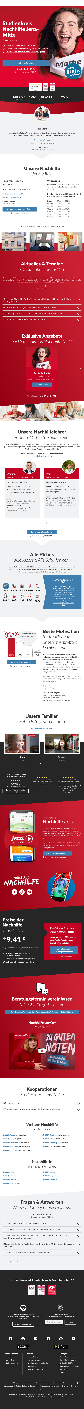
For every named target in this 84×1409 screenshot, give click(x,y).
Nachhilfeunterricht (50, 662)
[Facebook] (10, 1339)
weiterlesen (68, 792)
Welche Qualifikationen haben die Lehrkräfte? (24, 1223)
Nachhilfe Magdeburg (50, 1176)
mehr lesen (24, 510)
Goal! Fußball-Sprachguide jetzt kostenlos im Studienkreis (30, 307)
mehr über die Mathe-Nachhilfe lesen (63, 604)
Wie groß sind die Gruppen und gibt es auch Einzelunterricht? (31, 1229)
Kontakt (74, 1386)
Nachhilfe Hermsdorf (10, 1139)
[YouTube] (35, 1339)
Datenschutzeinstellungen (26, 1386)
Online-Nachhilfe (66, 1363)
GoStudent (40, 1383)
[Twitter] (23, 1339)
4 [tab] (47, 254)
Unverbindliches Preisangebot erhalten (64, 950)
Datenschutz (8, 1386)
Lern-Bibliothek (65, 1369)
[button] (14, 241)
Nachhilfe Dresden (9, 1179)
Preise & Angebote (35, 1357)
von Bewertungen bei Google (15, 786)
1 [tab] (37, 254)
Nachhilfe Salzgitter (49, 1179)
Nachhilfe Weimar (49, 1139)
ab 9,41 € (46, 96)
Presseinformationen (36, 1369)
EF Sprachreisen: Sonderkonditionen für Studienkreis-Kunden (31, 1109)
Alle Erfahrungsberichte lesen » (42, 728)
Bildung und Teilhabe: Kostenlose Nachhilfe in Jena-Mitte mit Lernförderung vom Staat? (38, 1245)
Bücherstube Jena (11, 1103)
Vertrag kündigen (34, 1360)
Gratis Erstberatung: (42, 396)
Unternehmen (28, 1383)
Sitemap (65, 1386)
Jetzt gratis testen (26, 63)
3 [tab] (44, 254)
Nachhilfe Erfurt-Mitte (11, 1150)
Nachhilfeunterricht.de (56, 1383)
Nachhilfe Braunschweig (11, 1183)
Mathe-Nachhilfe (60, 579)
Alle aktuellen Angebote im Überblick (15, 1262)
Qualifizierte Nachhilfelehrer (39, 1363)
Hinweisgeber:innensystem (49, 1386)
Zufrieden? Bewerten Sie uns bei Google (15, 791)
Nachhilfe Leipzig (48, 1172)
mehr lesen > (42, 288)
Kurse (62, 1372)
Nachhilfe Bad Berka (10, 1142)
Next (80, 369)
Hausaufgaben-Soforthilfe (69, 1366)
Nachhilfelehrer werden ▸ (42, 456)
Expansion (10, 1360)
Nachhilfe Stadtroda (50, 1135)
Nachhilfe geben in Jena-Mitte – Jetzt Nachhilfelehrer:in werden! (33, 313)
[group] (42, 369)
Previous (3, 369)
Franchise (9, 1357)
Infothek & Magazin (12, 1383)
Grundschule (42, 572)
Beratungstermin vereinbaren (19, 209)
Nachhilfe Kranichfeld (11, 1146)
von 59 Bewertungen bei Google (35, 89)
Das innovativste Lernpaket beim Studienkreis (24, 319)
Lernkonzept (58, 667)
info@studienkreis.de (56, 1397)
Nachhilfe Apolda (9, 1135)
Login (41, 1389)
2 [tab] (40, 254)
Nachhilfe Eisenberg (49, 1142)
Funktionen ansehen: (53, 843)
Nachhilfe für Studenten (68, 1360)
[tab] (6, 587)
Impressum (72, 1383)
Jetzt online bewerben (22, 1324)
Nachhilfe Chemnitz (10, 1176)
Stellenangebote (12, 1363)
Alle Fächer (32, 1366)
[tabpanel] (14, 241)
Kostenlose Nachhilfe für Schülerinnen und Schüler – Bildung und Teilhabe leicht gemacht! (37, 300)
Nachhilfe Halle (8, 1172)
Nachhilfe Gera (48, 1146)
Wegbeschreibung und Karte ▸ (16, 194)
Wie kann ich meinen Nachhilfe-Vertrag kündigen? (26, 1252)
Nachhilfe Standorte (67, 1357)
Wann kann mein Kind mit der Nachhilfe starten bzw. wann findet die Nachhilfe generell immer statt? (35, 1236)
